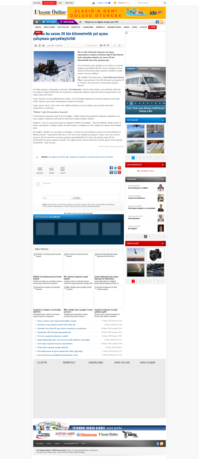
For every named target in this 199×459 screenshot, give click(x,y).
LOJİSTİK (42, 362)
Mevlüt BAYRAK (138, 187)
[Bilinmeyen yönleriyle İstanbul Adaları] (136, 147)
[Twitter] (39, 45)
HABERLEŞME (96, 362)
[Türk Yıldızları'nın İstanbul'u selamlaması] (136, 131)
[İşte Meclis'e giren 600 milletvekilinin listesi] (155, 147)
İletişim (57, 443)
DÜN (138, 171)
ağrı (67, 157)
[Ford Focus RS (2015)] (155, 270)
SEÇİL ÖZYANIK (134, 228)
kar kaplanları (82, 157)
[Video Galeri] (67, 22)
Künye (49, 443)
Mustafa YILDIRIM (141, 207)
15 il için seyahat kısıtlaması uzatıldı (52, 336)
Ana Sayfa (37, 3)
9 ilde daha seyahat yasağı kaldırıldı (52, 347)
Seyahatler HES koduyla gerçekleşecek (54, 332)
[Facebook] (36, 45)
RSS (83, 443)
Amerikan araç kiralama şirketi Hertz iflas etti (56, 325)
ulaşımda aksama (94, 157)
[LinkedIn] (115, 172)
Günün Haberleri (49, 3)
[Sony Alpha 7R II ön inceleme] (155, 255)
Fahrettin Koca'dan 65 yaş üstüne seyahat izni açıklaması (62, 328)
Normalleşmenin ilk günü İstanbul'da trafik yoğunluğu (60, 351)
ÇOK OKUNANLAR (134, 165)
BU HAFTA (145, 171)
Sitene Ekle (69, 3)
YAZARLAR (131, 179)
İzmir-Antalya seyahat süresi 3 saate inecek (103, 22)
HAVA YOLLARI (122, 362)
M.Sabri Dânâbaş (136, 197)
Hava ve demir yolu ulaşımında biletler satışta (56, 321)
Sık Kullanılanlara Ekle (70, 443)
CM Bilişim (81, 452)
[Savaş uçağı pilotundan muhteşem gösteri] (136, 255)
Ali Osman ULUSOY (135, 217)
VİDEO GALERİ (132, 243)
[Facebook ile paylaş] (157, 22)
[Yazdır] (108, 45)
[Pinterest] (119, 172)
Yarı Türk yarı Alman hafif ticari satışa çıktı (145, 109)
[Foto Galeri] (49, 22)
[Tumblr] (111, 172)
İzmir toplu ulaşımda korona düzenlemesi (55, 344)
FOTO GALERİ (132, 120)
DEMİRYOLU (69, 362)
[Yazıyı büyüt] (120, 45)
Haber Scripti (73, 452)
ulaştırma (73, 157)
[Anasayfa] (37, 22)
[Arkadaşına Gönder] (104, 45)
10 (164, 103)
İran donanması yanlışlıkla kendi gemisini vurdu (57, 355)
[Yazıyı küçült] (114, 45)
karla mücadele (107, 157)
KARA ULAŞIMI (147, 362)
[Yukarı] (62, 170)
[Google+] (43, 45)
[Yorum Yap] (101, 45)
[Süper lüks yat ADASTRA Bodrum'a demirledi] (155, 131)
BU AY (152, 171)
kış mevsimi (61, 157)
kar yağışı (52, 157)
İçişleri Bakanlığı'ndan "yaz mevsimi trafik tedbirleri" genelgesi (63, 340)
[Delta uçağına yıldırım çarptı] (136, 270)
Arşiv (60, 3)
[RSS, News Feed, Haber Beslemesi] (161, 22)
